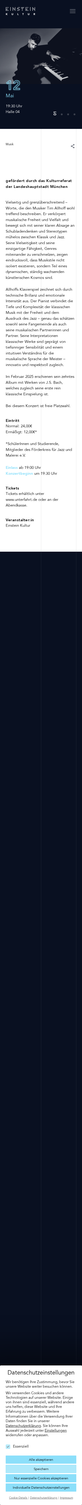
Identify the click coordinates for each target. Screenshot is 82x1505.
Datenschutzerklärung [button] (44, 1498)
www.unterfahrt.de (21, 500)
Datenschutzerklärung (23, 1426)
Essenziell (21, 1446)
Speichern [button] (41, 1469)
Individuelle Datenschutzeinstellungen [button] (41, 1488)
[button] (55, 111)
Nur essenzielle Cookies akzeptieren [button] (41, 1478)
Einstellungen (56, 1431)
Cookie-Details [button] (18, 1498)
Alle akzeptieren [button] (41, 1460)
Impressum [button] (66, 1498)
